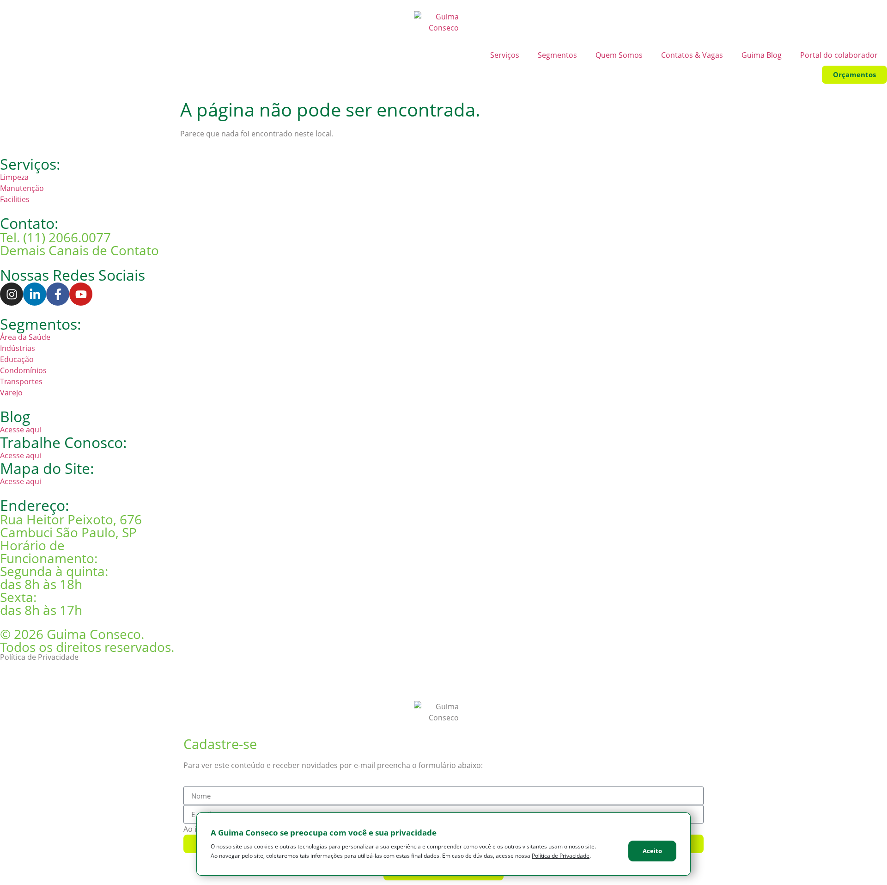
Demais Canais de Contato (79, 250)
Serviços (504, 55)
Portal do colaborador (839, 55)
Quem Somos (619, 55)
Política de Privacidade (39, 657)
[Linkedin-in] (34, 294)
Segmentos (557, 55)
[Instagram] (11, 294)
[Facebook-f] (57, 294)
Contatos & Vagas (692, 55)
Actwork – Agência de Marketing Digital (67, 677)
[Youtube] (80, 294)
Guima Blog (761, 55)
